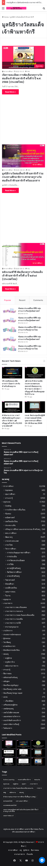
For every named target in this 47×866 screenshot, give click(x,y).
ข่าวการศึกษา (8, 71)
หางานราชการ (19, 854)
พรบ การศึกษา (11, 533)
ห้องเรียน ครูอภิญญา (11, 685)
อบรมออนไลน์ (7, 801)
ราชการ (39, 788)
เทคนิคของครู (8, 709)
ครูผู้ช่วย (8, 658)
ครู (21, 850)
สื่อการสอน (7, 674)
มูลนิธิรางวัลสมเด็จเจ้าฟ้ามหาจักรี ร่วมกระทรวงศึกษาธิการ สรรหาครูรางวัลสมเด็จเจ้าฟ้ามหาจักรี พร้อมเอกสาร (22, 177)
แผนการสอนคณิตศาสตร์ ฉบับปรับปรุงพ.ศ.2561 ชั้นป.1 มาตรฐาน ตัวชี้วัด (20, 810)
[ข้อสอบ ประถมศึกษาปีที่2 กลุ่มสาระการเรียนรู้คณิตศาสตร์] (9, 310)
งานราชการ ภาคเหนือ (14, 619)
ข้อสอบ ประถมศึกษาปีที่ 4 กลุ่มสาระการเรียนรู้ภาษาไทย (29, 328)
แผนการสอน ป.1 (8, 816)
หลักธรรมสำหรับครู (10, 677)
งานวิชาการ (7, 631)
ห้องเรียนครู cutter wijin (12, 689)
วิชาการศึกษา (10, 549)
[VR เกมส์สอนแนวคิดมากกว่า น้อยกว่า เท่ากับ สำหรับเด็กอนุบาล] (12, 372)
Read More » (10, 92)
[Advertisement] (23, 36)
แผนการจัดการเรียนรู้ (11, 724)
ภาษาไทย (9, 545)
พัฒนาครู (9, 537)
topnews (9, 490)
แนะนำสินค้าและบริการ (12, 720)
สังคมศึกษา (9, 584)
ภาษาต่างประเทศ (12, 541)
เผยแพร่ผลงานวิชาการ (11, 716)
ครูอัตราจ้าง (10, 662)
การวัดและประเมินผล (16, 560)
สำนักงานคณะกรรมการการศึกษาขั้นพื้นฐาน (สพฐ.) (19, 797)
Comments (38, 300)
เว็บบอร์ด (29, 854)
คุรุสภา (24, 784)
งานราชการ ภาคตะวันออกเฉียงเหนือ (19, 615)
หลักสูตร (6, 681)
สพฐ (4, 792)
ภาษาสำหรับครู (13, 576)
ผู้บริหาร (26, 850)
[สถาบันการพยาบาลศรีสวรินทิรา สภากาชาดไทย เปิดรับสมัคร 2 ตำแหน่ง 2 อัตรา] (23, 753)
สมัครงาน (13, 792)
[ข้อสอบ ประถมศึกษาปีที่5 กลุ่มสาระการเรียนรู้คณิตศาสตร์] (9, 320)
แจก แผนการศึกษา (22, 801)
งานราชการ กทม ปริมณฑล (16, 607)
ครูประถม (6, 502)
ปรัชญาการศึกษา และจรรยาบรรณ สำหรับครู (22, 529)
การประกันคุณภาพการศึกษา (18, 552)
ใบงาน (7, 595)
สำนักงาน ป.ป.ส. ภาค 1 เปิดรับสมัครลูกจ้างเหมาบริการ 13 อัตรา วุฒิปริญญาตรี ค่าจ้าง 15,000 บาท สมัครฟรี (12, 420)
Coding (8, 506)
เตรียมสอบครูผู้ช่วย (10, 705)
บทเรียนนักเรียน (11, 521)
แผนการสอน (10, 592)
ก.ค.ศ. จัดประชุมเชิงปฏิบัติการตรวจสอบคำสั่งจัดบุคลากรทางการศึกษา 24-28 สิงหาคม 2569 (35, 419)
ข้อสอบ (8, 513)
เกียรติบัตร (9, 701)
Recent (22, 300)
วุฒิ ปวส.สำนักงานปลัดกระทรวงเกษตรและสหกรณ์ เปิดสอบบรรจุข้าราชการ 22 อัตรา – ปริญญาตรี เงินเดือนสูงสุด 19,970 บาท (34, 387)
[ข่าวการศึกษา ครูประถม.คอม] (16, 8)
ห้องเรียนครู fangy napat (12, 693)
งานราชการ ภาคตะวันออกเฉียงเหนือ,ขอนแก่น (18, 788)
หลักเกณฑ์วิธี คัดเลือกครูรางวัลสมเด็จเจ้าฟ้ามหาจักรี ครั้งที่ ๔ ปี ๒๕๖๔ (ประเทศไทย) (22, 275)
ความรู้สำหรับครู (14, 568)
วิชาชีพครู (7, 642)
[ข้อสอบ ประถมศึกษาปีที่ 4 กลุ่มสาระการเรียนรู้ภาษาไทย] (9, 329)
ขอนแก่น (37, 780)
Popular (7, 300)
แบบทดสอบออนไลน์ (9, 805)
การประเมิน (12, 556)
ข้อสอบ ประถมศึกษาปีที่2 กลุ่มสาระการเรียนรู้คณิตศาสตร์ (29, 309)
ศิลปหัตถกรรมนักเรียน (11, 650)
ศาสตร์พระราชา (9, 646)
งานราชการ (7, 603)
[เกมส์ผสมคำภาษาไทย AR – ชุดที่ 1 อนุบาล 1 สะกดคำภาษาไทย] (9, 744)
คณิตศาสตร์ (10, 517)
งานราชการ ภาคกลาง (14, 611)
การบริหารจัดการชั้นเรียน (15, 510)
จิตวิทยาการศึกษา (14, 572)
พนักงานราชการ (11, 666)
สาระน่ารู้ (9, 498)
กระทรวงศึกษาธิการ (24, 780)
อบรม (5, 697)
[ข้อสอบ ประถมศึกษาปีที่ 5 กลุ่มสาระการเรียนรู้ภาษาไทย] (9, 348)
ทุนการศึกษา (10, 494)
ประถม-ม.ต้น (10, 525)
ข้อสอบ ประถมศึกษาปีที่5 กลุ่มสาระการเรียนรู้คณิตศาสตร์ (29, 319)
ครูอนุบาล (7, 599)
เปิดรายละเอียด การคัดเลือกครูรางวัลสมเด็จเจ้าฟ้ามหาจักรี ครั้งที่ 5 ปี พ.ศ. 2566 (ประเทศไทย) (22, 78)
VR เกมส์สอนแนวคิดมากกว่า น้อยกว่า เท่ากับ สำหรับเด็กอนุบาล (11, 383)
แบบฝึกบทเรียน (11, 588)
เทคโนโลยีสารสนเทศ (11, 713)
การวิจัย (10, 564)
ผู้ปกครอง (6, 638)
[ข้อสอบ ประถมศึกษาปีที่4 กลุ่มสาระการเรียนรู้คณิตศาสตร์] (9, 339)
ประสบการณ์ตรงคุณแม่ (12, 634)
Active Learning (8, 780)
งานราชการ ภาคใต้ (13, 623)
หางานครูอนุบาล (11, 627)
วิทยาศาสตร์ (10, 580)
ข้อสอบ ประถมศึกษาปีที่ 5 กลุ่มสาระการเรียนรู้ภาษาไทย (29, 347)
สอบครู (6, 654)
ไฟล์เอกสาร (7, 728)
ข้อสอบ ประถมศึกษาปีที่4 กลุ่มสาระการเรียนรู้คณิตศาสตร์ (29, 338)
